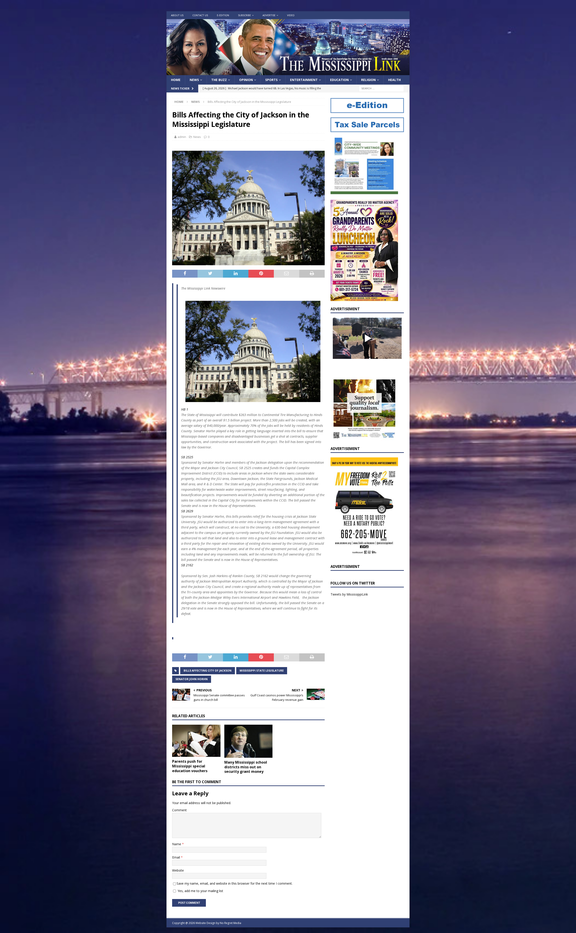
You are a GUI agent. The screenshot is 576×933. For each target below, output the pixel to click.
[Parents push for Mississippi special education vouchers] (196, 741)
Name (177, 844)
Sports (271, 80)
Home (175, 80)
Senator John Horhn (192, 679)
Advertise (269, 15)
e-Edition (223, 15)
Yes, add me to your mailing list (200, 891)
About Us (177, 15)
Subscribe (244, 15)
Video (291, 15)
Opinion (246, 80)
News (194, 80)
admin (182, 137)
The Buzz (219, 80)
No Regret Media (230, 923)
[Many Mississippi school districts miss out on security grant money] (248, 741)
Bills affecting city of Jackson (208, 670)
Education (339, 80)
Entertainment (304, 80)
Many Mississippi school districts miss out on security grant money (245, 767)
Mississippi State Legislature (262, 670)
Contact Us (200, 15)
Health (394, 80)
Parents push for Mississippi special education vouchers (189, 766)
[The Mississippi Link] (288, 72)
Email (176, 857)
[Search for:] (381, 88)
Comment (179, 810)
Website (178, 870)
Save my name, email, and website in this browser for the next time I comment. (234, 883)
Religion (368, 80)
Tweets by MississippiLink (349, 594)
